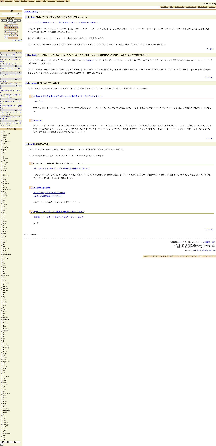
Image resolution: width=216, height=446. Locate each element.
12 (13, 31)
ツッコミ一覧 (202, 7)
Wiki (44, 1)
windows (33, 83)
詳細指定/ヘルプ (209, 242)
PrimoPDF (38, 120)
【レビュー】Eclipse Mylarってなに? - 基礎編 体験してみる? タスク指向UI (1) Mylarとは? (64, 22)
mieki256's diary (210, 4)
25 (11, 35)
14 (17, 31)
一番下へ (212, 7)
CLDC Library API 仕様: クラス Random (49, 193)
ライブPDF (38, 101)
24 (9, 35)
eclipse (32, 17)
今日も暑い (3, 81)
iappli (31, 144)
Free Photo (60, 1)
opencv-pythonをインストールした (10, 91)
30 (7, 37)
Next (16, 25)
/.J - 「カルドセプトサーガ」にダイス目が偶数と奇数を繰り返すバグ (61, 169)
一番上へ (212, 256)
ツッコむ (209, 49)
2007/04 (11, 25)
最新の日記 (164, 7)
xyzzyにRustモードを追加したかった (10, 102)
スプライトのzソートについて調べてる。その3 (10, 124)
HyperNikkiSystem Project (208, 250)
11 (11, 31)
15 (5, 33)
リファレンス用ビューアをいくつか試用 (11, 60)
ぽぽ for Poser (88, 60)
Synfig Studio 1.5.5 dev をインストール (11, 76)
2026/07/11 (18, 72)
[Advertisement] (175, 264)
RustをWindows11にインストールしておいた (11, 118)
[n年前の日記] (45, 11)
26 (13, 35)
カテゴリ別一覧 (191, 7)
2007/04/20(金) (31, 11)
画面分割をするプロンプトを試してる (11, 69)
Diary (67, 1)
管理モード (147, 256)
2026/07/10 (18, 79)
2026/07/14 (18, 52)
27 (15, 35)
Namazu (180, 242)
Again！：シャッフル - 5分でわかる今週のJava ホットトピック (59, 212)
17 (9, 33)
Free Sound (51, 1)
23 (7, 35)
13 (15, 31)
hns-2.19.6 (196, 250)
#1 (26, 17)
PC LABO (24, 1)
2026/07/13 (18, 57)
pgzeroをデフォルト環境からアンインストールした (11, 96)
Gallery (38, 1)
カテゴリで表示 (17, 40)
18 (11, 33)
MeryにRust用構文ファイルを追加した (11, 107)
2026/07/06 (18, 121)
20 (15, 33)
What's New (8, 1)
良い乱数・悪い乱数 (42, 188)
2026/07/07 (18, 110)
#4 (26, 144)
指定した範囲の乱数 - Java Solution (47, 196)
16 (7, 33)
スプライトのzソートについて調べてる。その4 (10, 113)
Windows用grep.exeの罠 (7, 55)
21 (17, 33)
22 (5, 35)
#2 (26, 55)
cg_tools (32, 55)
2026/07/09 (18, 86)
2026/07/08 (18, 99)
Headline (156, 256)
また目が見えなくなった (8, 64)
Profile (17, 1)
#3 (26, 83)
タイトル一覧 (179, 7)
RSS (171, 7)
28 (17, 35)
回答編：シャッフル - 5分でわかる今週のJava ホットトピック (58, 217)
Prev (6, 25)
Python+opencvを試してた (8, 83)
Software (31, 1)
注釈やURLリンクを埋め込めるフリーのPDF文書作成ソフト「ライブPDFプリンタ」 (68, 96)
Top (2, 1)
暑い (1, 88)
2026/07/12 (18, 66)
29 (5, 37)
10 (9, 31)
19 (13, 33)
